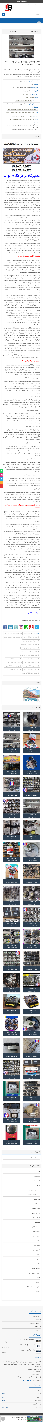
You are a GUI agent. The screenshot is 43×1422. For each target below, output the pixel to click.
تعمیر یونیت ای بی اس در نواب (28, 655)
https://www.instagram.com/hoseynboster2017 (22, 109)
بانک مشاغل (27, 633)
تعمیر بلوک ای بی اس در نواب (29, 648)
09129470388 (26, 94)
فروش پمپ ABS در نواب (12, 669)
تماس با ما (37, 1330)
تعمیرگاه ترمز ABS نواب (30, 637)
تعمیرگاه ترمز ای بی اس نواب (12, 633)
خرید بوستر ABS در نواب (30, 666)
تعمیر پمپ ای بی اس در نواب (29, 651)
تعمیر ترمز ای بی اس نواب (30, 641)
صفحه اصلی (36, 1316)
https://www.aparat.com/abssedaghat (21, 119)
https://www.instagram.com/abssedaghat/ (19, 113)
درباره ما (37, 1326)
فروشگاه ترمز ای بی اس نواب (12, 637)
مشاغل (38, 1319)
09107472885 (29, 97)
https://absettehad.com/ (23, 101)
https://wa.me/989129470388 (22, 116)
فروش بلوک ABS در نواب (30, 669)
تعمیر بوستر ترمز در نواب (30, 659)
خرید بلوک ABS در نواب (30, 662)
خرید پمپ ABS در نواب (13, 662)
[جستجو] (3, 14)
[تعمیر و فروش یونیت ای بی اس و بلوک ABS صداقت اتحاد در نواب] (21, 46)
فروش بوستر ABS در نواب (29, 673)
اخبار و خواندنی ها (35, 1323)
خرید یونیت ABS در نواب (12, 659)
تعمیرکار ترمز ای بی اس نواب (29, 644)
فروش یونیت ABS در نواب (12, 666)
